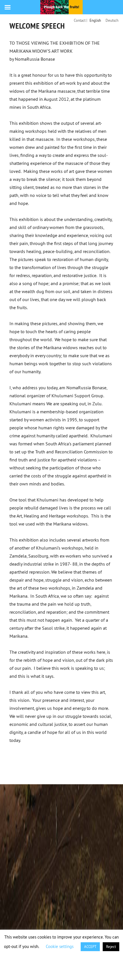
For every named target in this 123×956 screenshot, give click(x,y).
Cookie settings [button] (60, 946)
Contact (22, 764)
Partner (73, 764)
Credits (48, 764)
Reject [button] (111, 946)
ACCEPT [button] (90, 946)
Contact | (80, 20)
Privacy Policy (28, 772)
